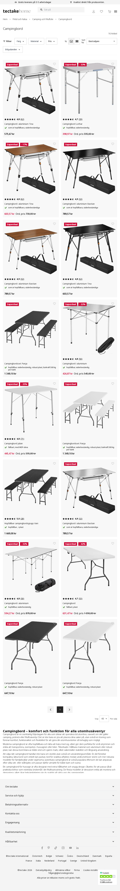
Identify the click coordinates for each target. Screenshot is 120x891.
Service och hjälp (14, 795)
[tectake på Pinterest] (49, 847)
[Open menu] (115, 10)
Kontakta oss (12, 813)
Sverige (73, 860)
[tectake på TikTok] (55, 847)
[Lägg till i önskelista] (54, 64)
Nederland (49, 860)
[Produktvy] (71, 41)
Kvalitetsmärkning (15, 832)
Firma (77, 870)
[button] (20, 41)
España (108, 856)
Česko (70, 856)
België (49, 856)
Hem (5, 19)
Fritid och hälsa (20, 19)
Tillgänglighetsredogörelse (61, 873)
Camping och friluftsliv (42, 19)
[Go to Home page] (17, 11)
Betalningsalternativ (16, 804)
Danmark (96, 856)
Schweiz (59, 856)
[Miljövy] (77, 41)
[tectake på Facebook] (42, 848)
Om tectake (11, 786)
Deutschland (83, 856)
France (29, 860)
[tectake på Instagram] (63, 848)
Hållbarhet (11, 841)
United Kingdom (88, 860)
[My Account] (93, 11)
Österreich (37, 856)
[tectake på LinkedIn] (77, 848)
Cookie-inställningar (92, 870)
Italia (38, 860)
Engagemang (12, 822)
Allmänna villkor (62, 870)
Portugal (62, 860)
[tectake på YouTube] (70, 848)
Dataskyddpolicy (44, 870)
